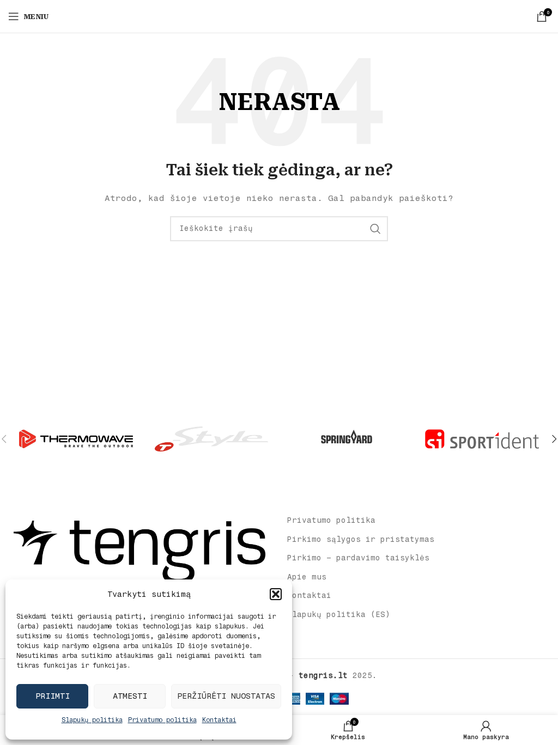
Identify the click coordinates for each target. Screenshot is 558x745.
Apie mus (306, 577)
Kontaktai (219, 720)
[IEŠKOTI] (375, 228)
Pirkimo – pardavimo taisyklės (358, 558)
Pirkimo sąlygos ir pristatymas (360, 539)
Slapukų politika (92, 720)
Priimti (52, 696)
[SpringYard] (346, 439)
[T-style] (211, 439)
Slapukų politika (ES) (338, 614)
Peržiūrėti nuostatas (226, 696)
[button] (275, 594)
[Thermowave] (75, 439)
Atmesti (130, 696)
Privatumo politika (162, 720)
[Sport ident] (481, 439)
